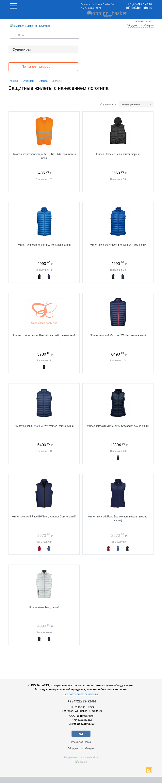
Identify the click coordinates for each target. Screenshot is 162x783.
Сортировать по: (108, 104)
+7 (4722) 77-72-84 (139, 4)
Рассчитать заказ (144, 21)
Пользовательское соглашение (81, 694)
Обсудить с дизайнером (140, 25)
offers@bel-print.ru (139, 7)
